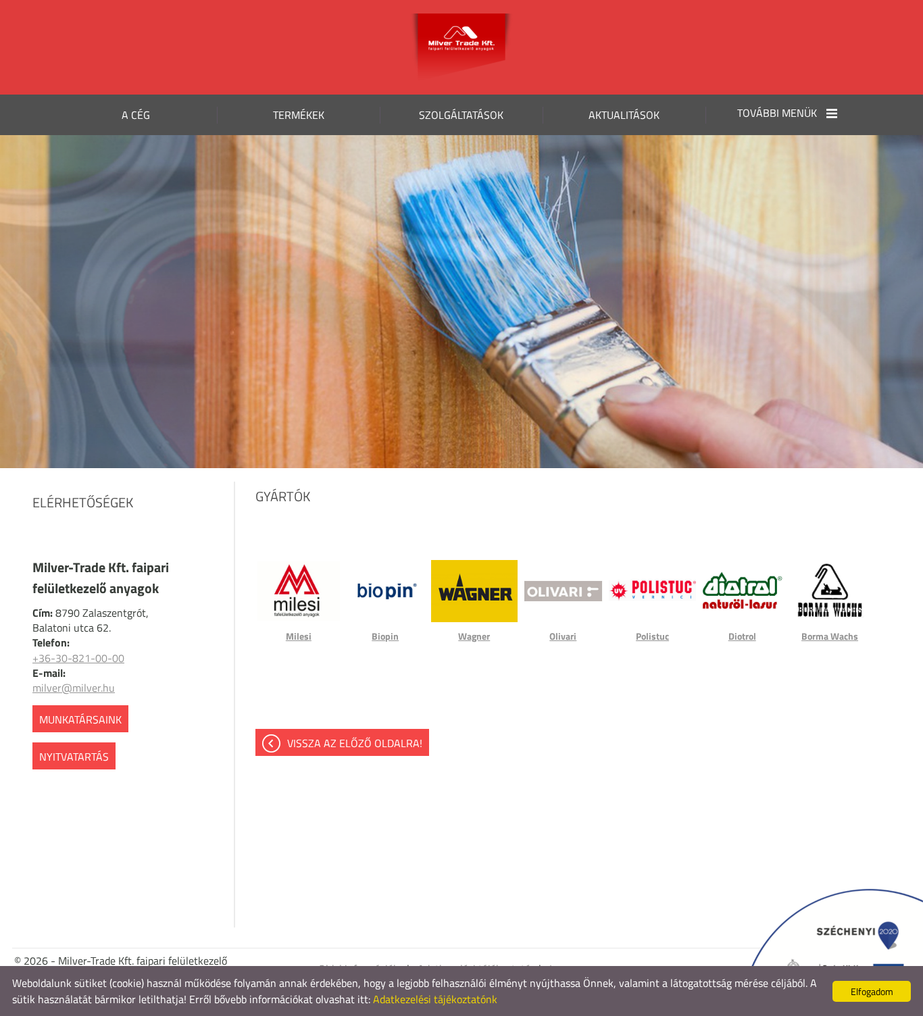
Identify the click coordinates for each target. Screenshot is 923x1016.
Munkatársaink (80, 719)
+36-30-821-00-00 (78, 658)
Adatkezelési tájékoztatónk (435, 999)
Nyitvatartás (74, 756)
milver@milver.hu (73, 688)
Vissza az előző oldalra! (354, 743)
